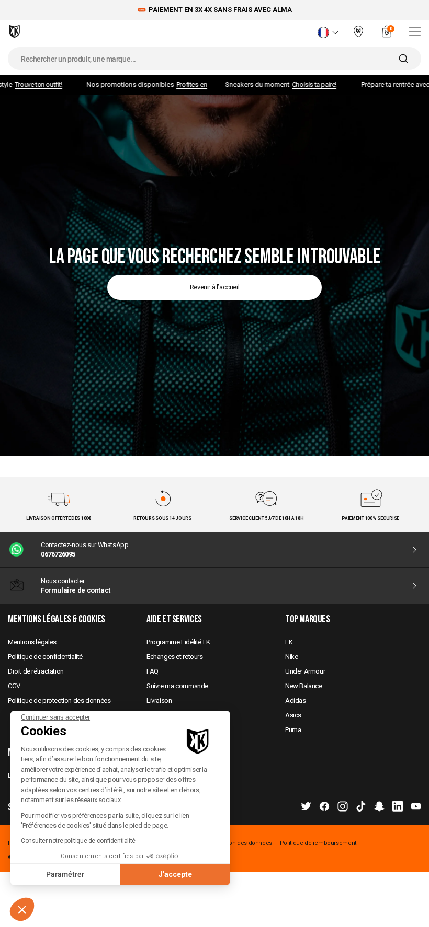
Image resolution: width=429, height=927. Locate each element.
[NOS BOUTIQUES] (358, 35)
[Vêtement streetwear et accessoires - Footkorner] (14, 31)
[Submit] (407, 58)
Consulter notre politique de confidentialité (78, 840)
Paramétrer (65, 874)
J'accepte (175, 874)
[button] (22, 909)
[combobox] (214, 58)
